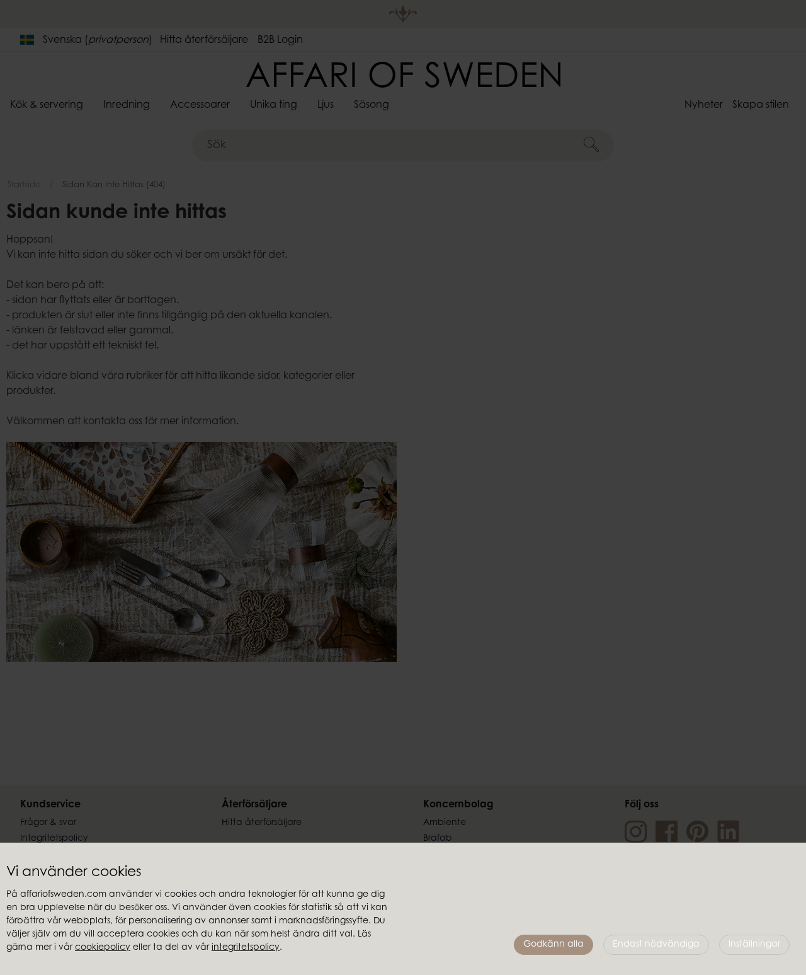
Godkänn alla (553, 944)
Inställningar (754, 944)
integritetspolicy (246, 947)
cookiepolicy (102, 947)
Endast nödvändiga (656, 944)
